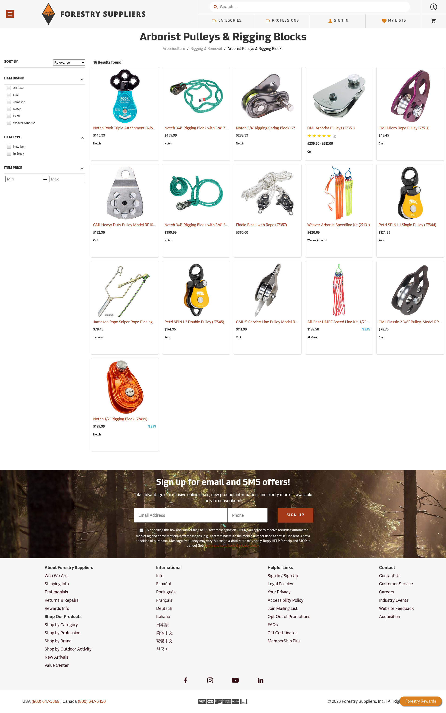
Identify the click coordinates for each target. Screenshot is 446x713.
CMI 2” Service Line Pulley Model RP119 (275, 322)
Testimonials (56, 592)
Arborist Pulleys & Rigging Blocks (223, 38)
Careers (386, 592)
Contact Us (389, 575)
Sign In (341, 21)
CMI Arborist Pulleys (331, 128)
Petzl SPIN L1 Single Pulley (407, 224)
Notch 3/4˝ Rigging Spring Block (269, 128)
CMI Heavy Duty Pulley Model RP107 (130, 224)
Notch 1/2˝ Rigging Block (120, 419)
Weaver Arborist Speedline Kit (338, 224)
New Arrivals (56, 657)
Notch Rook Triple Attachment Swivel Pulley (136, 128)
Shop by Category (61, 624)
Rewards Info (57, 608)
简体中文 (164, 632)
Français (164, 600)
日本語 (162, 624)
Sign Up (295, 515)
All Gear (312, 337)
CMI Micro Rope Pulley (404, 128)
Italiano (163, 616)
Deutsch (164, 608)
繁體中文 (164, 641)
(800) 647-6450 (92, 701)
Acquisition (389, 616)
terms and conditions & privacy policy (231, 545)
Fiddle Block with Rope (261, 224)
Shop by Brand (58, 641)
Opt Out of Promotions (289, 616)
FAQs (273, 624)
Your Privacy (279, 592)
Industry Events (393, 600)
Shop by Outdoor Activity (68, 649)
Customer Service (396, 583)
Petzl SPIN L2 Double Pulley (194, 322)
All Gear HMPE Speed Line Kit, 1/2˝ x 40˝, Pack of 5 (356, 322)
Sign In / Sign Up (283, 575)
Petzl (381, 240)
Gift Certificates (283, 632)
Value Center (57, 665)
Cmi (309, 152)
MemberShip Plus (284, 641)
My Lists (397, 21)
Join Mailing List (283, 608)
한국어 (162, 649)
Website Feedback (396, 608)
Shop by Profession (62, 632)
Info (159, 575)
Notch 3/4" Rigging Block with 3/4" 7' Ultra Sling (210, 128)
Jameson (98, 337)
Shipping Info (57, 583)
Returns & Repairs (62, 600)
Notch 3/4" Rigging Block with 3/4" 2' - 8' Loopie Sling (214, 224)
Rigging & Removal (206, 48)
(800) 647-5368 (45, 701)
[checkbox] (8, 87)
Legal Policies (280, 583)
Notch (97, 143)
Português (166, 592)
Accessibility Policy (285, 600)
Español (163, 583)
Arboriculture (174, 48)
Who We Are (56, 575)
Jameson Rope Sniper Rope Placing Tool (133, 322)
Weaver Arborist (317, 240)
